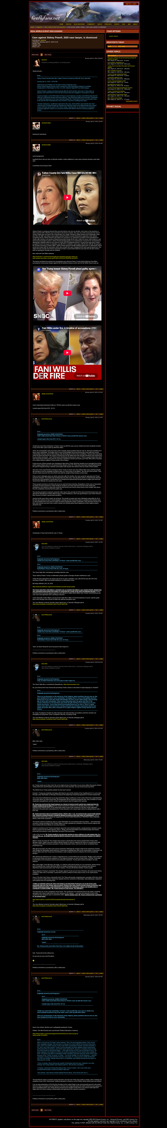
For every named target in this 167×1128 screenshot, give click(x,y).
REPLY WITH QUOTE (88, 118)
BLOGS (100, 24)
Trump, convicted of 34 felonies (116, 91)
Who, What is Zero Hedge (115, 98)
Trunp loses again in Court (115, 77)
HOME (61, 24)
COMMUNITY (91, 24)
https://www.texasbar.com (71, 684)
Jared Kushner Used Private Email (117, 94)
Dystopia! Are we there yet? (115, 84)
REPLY (79, 118)
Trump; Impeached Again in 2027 (117, 81)
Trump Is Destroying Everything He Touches (120, 87)
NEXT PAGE (48, 54)
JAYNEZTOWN (46, 123)
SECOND (44, 543)
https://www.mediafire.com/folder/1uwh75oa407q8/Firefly (50, 604)
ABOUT (135, 24)
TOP (96, 118)
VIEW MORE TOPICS (132, 101)
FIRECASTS (108, 24)
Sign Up (128, 4)
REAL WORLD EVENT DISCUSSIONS (55, 27)
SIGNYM (43, 40)
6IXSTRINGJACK (46, 419)
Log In (134, 4)
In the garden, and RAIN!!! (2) (116, 62)
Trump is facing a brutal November (117, 74)
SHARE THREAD (113, 36)
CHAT (123, 24)
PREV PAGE (35, 54)
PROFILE (68, 24)
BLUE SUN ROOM (79, 24)
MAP (129, 24)
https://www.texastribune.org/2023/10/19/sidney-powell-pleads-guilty (54, 586)
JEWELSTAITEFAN (47, 394)
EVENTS (116, 24)
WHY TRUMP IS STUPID (115, 70)
